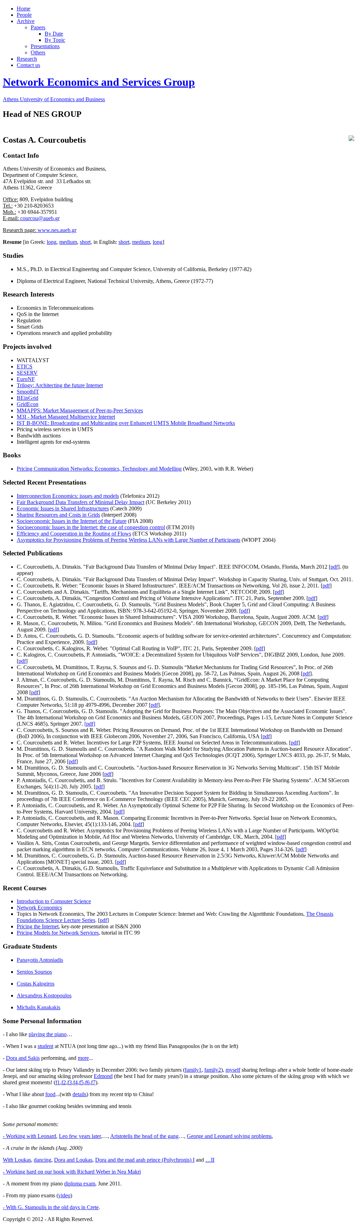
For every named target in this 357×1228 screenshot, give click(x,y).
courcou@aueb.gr (39, 218)
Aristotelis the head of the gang (144, 1136)
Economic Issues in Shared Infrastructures (63, 508)
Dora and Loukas (73, 1160)
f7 (93, 1082)
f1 (57, 1082)
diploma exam (79, 1183)
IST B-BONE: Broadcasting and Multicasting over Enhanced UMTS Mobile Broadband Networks (126, 423)
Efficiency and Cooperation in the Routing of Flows (74, 534)
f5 (81, 1082)
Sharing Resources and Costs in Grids (58, 515)
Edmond (103, 1076)
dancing (42, 1160)
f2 (63, 1082)
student (45, 1046)
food (50, 1094)
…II (209, 1160)
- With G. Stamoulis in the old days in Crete (51, 1207)
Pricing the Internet (38, 926)
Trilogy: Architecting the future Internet (60, 385)
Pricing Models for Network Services (58, 933)
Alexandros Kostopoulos (44, 995)
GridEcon (27, 404)
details (79, 1094)
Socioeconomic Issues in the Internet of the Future (72, 521)
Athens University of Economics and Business (54, 99)
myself (233, 1070)
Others (38, 52)
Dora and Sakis (23, 1058)
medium (68, 242)
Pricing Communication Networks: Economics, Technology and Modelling (99, 469)
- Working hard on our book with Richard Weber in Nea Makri (72, 1172)
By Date (54, 34)
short (85, 242)
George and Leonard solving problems (229, 1136)
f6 (87, 1082)
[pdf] (89, 724)
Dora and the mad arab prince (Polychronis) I (145, 1160)
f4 (75, 1082)
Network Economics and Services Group (99, 82)
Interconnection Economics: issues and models (68, 496)
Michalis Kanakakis (38, 1007)
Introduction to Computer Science (54, 901)
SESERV (27, 373)
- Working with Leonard (29, 1136)
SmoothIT (28, 392)
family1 (193, 1070)
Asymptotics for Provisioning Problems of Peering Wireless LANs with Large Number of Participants (128, 540)
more (83, 1058)
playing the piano (48, 1034)
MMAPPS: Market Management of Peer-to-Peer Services (80, 410)
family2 (212, 1070)
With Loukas (17, 1160)
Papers (38, 27)
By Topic (55, 40)
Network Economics (39, 908)
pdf (334, 567)
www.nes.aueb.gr (56, 230)
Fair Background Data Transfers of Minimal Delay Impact (80, 502)
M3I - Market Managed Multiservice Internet (66, 417)
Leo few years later (80, 1136)
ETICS (24, 366)
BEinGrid (27, 398)
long (51, 242)
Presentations (45, 46)
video (64, 1195)
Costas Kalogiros (35, 984)
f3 (69, 1082)
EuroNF (26, 379)
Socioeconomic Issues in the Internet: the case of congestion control (91, 527)
